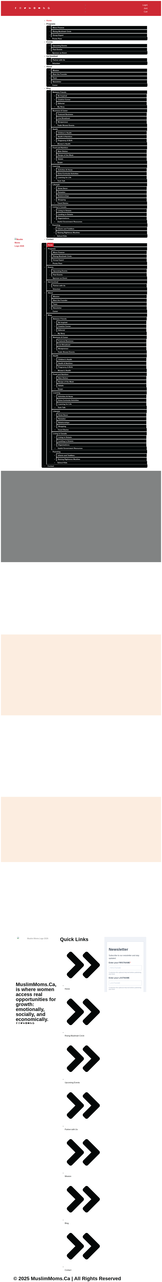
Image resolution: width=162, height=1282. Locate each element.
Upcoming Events (60, 46)
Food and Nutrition (60, 148)
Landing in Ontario (65, 214)
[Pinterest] (34, 8)
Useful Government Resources (69, 222)
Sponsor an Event (59, 53)
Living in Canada (59, 207)
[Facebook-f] (15, 8)
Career (55, 85)
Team (55, 78)
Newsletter (57, 82)
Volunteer (56, 63)
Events (49, 42)
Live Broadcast (64, 118)
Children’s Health (65, 133)
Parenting (56, 225)
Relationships (63, 196)
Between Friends (59, 92)
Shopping (62, 200)
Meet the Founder (60, 74)
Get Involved (52, 56)
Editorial (61, 103)
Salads (60, 159)
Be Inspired (62, 96)
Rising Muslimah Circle (62, 31)
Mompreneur (63, 122)
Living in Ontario (64, 211)
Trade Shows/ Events (65, 125)
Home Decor (63, 188)
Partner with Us (59, 60)
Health (55, 129)
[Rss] (44, 8)
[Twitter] (25, 8)
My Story (61, 107)
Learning (56, 166)
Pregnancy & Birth (65, 140)
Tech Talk (61, 181)
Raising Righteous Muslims (68, 233)
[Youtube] (39, 8)
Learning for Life (64, 177)
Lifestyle (56, 185)
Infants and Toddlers (65, 229)
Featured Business (65, 114)
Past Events (57, 49)
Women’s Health (63, 144)
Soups (60, 162)
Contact (49, 239)
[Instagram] (20, 8)
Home (49, 21)
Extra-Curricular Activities (68, 174)
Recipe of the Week (65, 155)
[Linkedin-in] (30, 8)
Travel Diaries (62, 203)
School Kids (62, 236)
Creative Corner (64, 100)
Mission (56, 70)
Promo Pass (57, 39)
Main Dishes (63, 151)
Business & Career (60, 111)
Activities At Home (65, 170)
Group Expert (58, 35)
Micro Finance (58, 28)
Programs (50, 24)
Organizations (63, 218)
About (49, 67)
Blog (48, 88)
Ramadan (61, 192)
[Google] (49, 8)
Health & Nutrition (65, 137)
